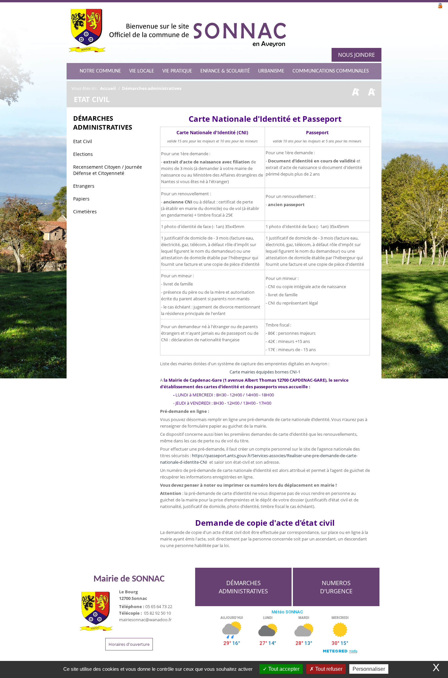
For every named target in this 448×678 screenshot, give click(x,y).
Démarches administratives (243, 587)
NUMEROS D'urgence (336, 587)
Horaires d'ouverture (129, 644)
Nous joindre (356, 54)
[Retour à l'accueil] (177, 32)
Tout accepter (283, 669)
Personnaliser (369, 669)
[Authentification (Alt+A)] (440, 5)
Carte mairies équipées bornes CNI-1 (265, 372)
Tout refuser (328, 669)
